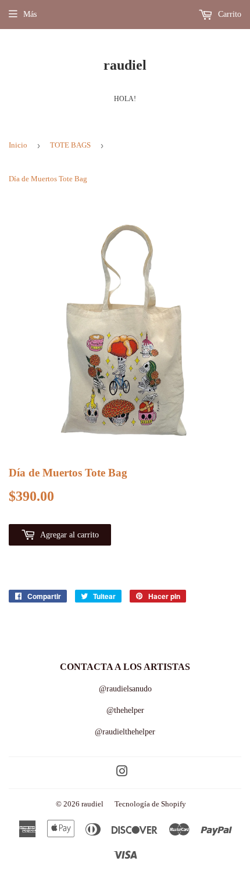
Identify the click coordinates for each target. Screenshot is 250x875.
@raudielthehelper (125, 731)
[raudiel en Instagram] (122, 773)
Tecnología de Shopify (150, 803)
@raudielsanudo (125, 688)
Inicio (18, 145)
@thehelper (125, 710)
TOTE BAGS (70, 145)
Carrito (228, 14)
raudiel (125, 65)
